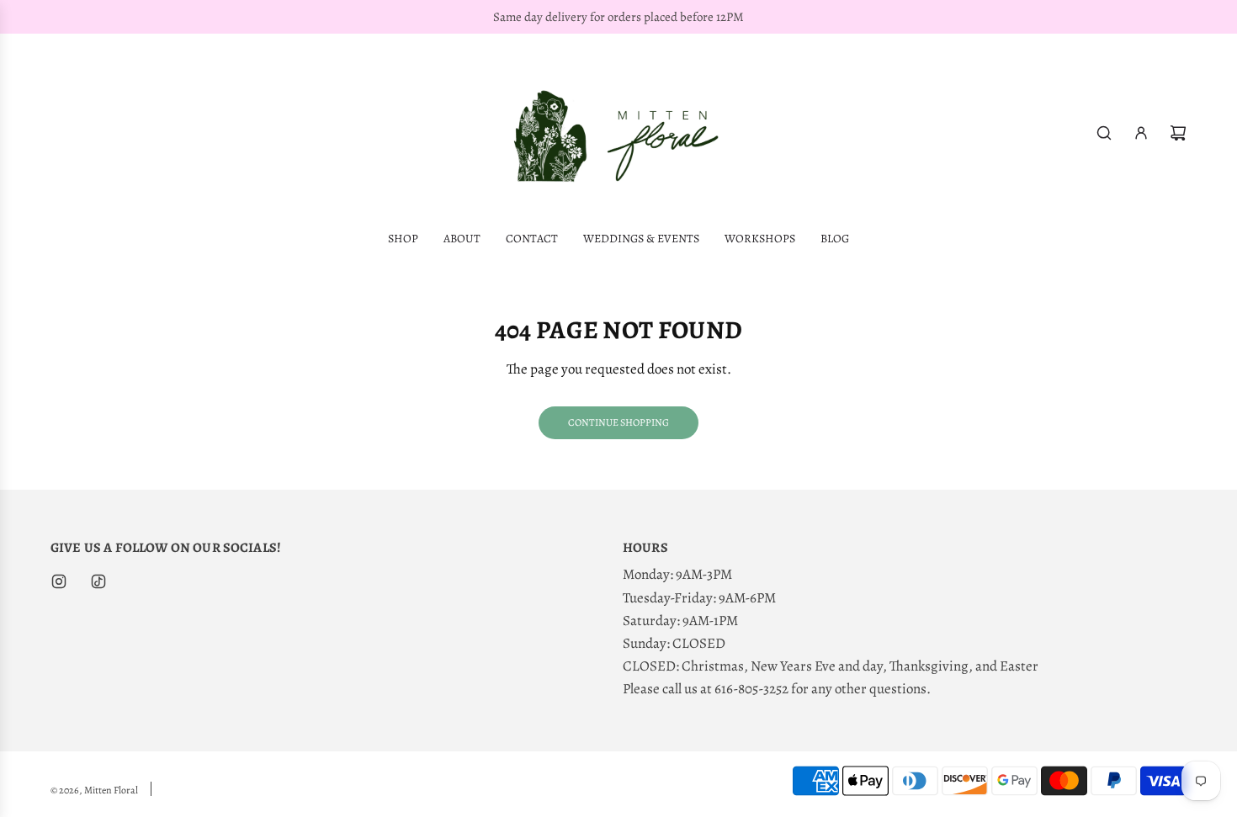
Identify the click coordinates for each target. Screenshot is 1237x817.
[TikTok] (98, 581)
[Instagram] (58, 581)
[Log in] (1141, 132)
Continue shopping (618, 422)
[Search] (1104, 132)
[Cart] (1178, 132)
